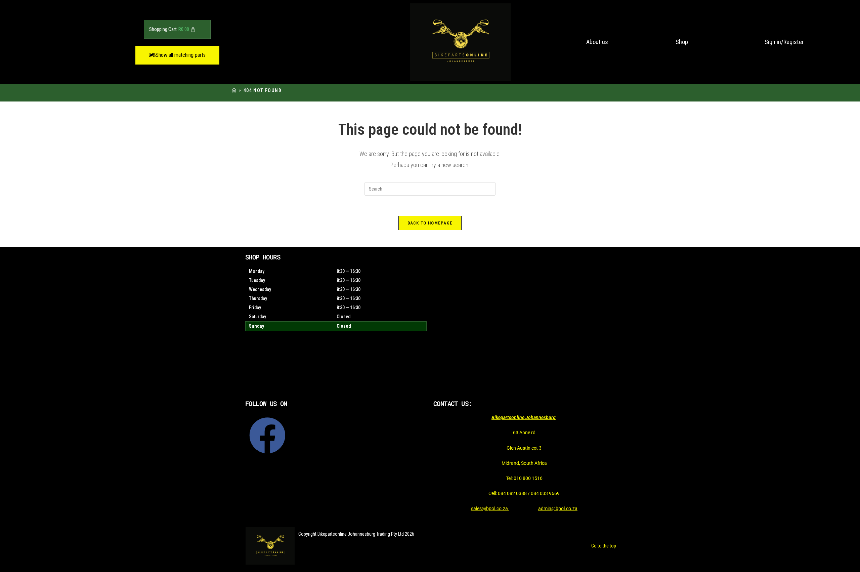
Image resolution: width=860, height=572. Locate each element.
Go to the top (603, 545)
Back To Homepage (430, 223)
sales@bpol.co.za (490, 508)
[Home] (234, 90)
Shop (682, 41)
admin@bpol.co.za (557, 508)
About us (597, 41)
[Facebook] (267, 435)
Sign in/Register (784, 41)
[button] (177, 55)
